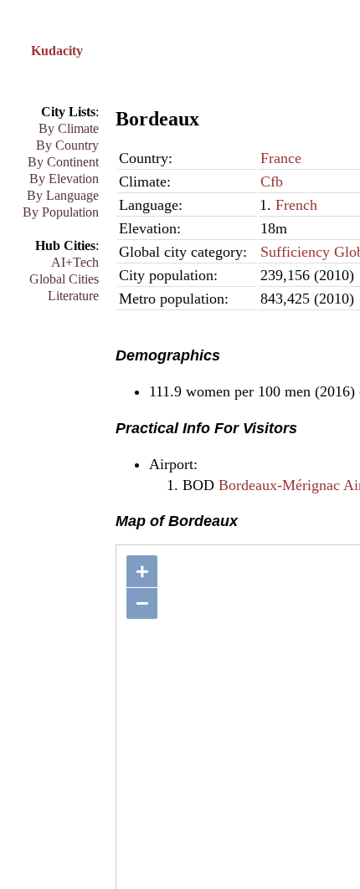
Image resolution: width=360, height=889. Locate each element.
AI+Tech (75, 262)
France (280, 158)
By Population (61, 212)
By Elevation (64, 178)
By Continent (63, 162)
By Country (67, 145)
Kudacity (57, 50)
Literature (73, 296)
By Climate (69, 128)
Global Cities (64, 279)
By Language (63, 195)
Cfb (271, 181)
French (296, 205)
